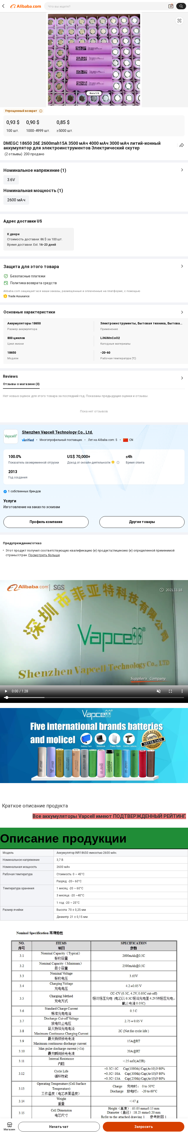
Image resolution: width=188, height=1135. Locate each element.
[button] (179, 21)
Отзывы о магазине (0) (21, 384)
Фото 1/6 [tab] (94, 93)
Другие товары (142, 522)
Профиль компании (46, 522)
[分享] (182, 145)
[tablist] (94, 93)
